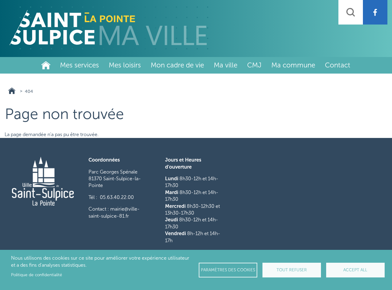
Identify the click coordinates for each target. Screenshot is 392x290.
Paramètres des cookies (228, 270)
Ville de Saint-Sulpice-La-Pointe (46, 65)
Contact (337, 65)
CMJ (254, 65)
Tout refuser (292, 270)
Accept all (355, 270)
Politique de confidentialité (36, 274)
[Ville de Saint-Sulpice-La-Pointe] (108, 27)
